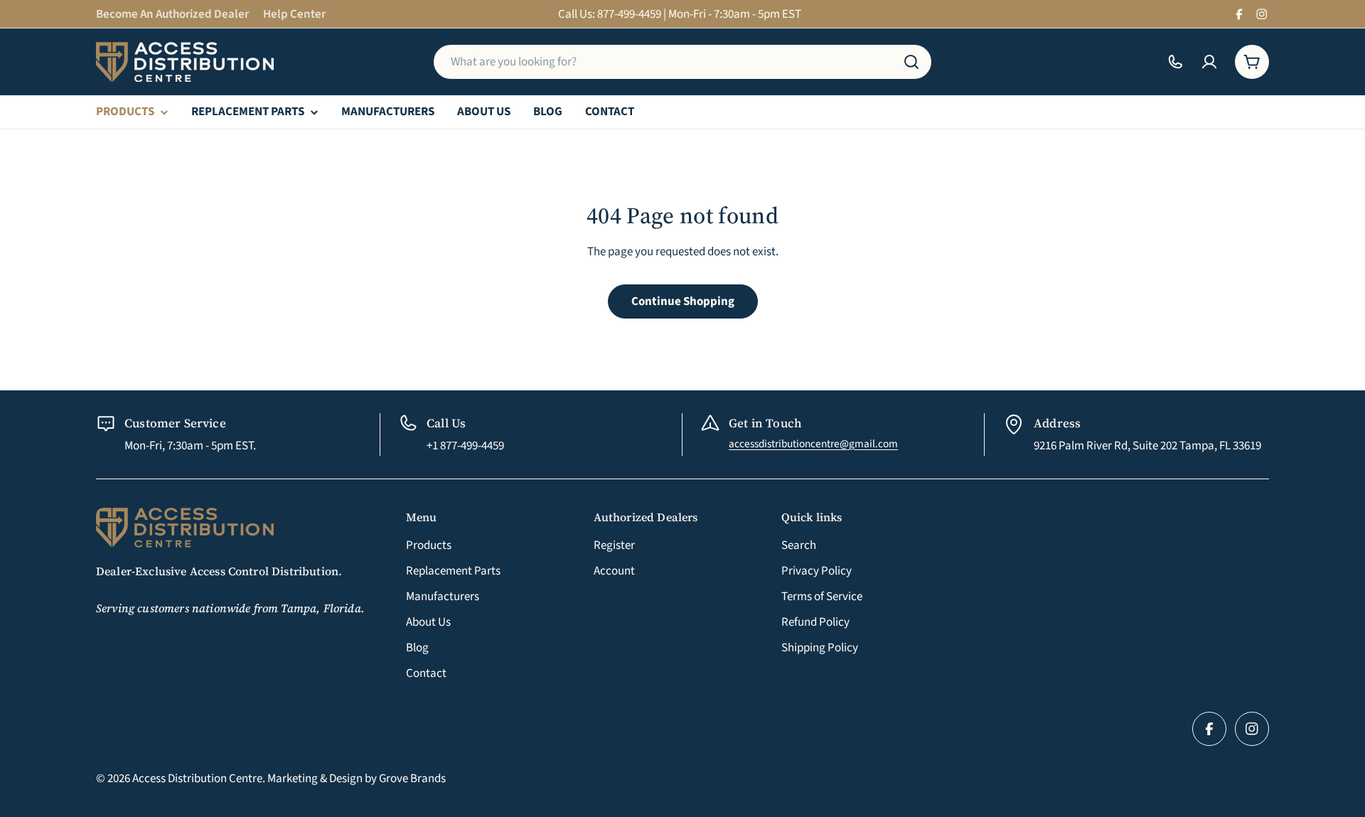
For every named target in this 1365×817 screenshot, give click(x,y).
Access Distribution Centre (197, 778)
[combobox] (682, 62)
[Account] (1209, 61)
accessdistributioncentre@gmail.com (813, 444)
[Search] (911, 61)
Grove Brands (412, 778)
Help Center (294, 14)
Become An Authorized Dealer (172, 14)
